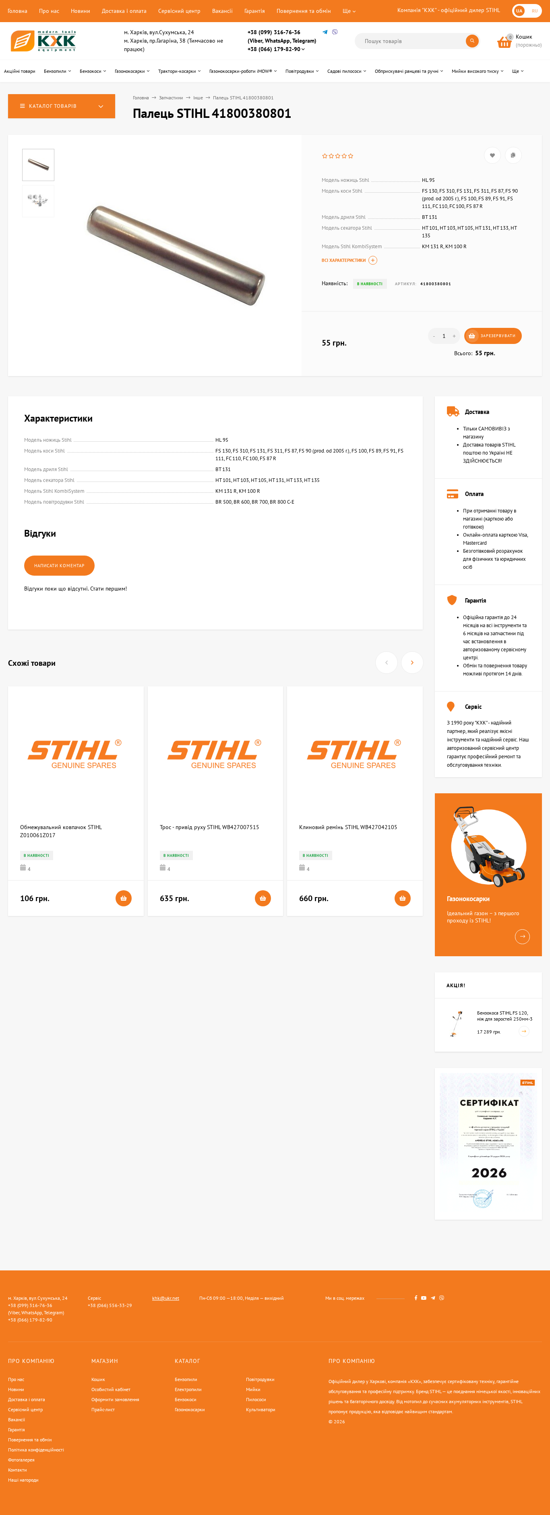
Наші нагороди (23, 1480)
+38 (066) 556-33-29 (110, 1305)
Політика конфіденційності (36, 1450)
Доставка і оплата (124, 10)
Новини (80, 10)
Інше (198, 98)
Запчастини (171, 98)
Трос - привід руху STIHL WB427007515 (209, 827)
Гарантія (254, 10)
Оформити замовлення (115, 1399)
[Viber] (335, 32)
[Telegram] (325, 32)
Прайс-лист (103, 1409)
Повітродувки (260, 1379)
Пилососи (256, 1399)
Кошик (98, 1379)
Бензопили (186, 1379)
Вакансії (222, 10)
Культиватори (260, 1409)
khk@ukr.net (165, 1298)
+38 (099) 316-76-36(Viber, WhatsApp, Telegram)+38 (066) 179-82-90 (282, 41)
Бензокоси (185, 1399)
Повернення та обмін (304, 10)
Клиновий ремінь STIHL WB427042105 (348, 827)
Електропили (188, 1389)
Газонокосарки (190, 1409)
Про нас (49, 10)
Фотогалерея (21, 1460)
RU (535, 11)
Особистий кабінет (110, 1389)
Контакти (17, 1470)
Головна (17, 10)
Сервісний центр (179, 10)
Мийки (253, 1389)
